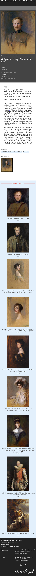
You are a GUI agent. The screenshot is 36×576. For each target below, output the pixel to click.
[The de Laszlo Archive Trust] (18, 2)
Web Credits (25, 559)
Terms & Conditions (27, 557)
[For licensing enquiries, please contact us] (16, 56)
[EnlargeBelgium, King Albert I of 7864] (7, 165)
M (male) (25, 151)
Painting (19, 151)
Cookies (17, 560)
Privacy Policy (24, 560)
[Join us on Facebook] (16, 565)
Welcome (17, 550)
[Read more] (18, 216)
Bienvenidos (26, 551)
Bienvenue (31, 550)
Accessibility (18, 559)
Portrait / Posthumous (8, 151)
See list (18, 8)
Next (30, 8)
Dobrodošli (24, 553)
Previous (6, 8)
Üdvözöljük (24, 550)
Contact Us (18, 557)
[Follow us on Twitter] (21, 565)
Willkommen (18, 551)
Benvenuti (18, 553)
